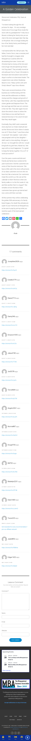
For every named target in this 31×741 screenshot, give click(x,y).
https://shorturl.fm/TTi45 (9, 362)
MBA (4, 2)
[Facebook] (12, 733)
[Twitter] (18, 733)
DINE (11, 716)
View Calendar (7, 670)
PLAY (25, 716)
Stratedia (24, 727)
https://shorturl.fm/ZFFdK (9, 490)
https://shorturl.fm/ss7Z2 (9, 325)
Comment (5, 591)
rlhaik (15, 233)
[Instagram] (15, 733)
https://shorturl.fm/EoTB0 (9, 472)
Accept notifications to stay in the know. (15, 702)
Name (3, 613)
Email (3, 622)
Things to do (22, 2)
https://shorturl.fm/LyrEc (9, 380)
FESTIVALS (12, 719)
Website (4, 630)
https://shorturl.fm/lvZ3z (9, 343)
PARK (20, 716)
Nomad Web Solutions (15, 727)
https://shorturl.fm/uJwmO (10, 508)
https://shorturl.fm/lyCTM (9, 398)
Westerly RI (15, 729)
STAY (15, 716)
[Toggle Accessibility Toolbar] (27, 737)
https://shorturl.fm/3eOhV (9, 435)
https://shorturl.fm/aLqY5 (9, 417)
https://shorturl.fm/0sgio (9, 453)
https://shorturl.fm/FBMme (10, 547)
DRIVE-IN (19, 719)
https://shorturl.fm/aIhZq (9, 288)
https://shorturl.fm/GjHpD (9, 566)
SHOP (6, 716)
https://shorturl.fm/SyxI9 (9, 270)
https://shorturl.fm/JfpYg (9, 307)
